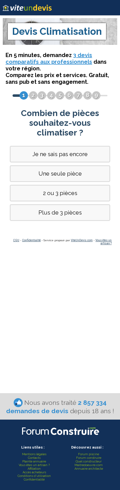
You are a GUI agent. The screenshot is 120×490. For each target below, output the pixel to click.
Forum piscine (88, 454)
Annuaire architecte (89, 469)
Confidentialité (31, 240)
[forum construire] (60, 436)
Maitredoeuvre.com (89, 465)
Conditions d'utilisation (34, 476)
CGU (16, 240)
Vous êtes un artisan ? (103, 242)
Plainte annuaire (34, 461)
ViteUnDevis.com (82, 240)
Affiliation (34, 469)
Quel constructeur (89, 461)
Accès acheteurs (34, 472)
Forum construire (88, 458)
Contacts (34, 458)
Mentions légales (34, 454)
